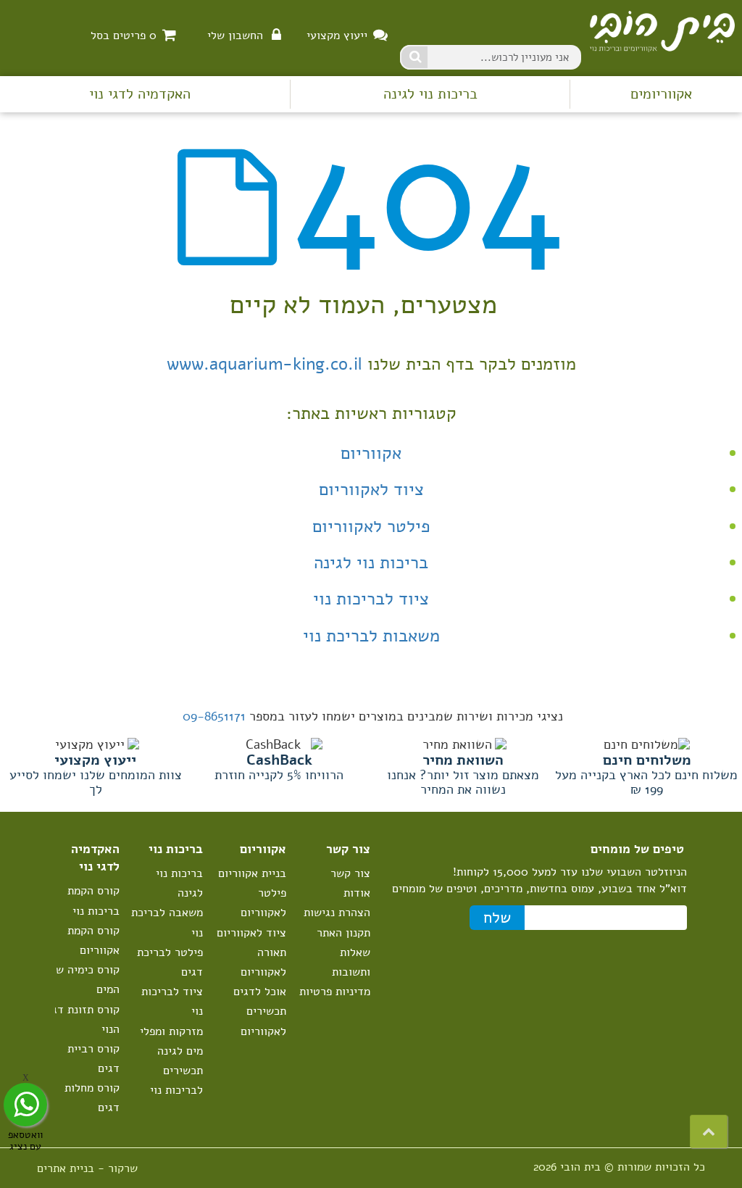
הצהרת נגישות (337, 913)
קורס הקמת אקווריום (93, 940)
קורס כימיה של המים (85, 979)
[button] (709, 1131)
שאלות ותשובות (351, 962)
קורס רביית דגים (93, 1058)
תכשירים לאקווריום (263, 1021)
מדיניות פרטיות (334, 992)
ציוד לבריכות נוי (371, 598)
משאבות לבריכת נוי (371, 635)
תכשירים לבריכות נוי (176, 1080)
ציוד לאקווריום (371, 489)
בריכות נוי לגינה (430, 94)
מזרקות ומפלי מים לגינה (171, 1041)
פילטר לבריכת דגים (170, 962)
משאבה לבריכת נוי (167, 922)
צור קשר (350, 873)
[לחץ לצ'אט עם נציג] (25, 1104)
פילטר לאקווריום (371, 526)
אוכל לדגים (259, 992)
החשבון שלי (235, 35)
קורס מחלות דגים (92, 1098)
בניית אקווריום (252, 873)
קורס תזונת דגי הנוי (84, 1019)
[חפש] (414, 57)
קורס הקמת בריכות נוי (93, 900)
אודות (356, 893)
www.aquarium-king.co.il (264, 363)
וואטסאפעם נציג (25, 1140)
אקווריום (371, 453)
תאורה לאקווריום (263, 962)
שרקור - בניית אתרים (87, 1168)
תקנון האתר (343, 933)
